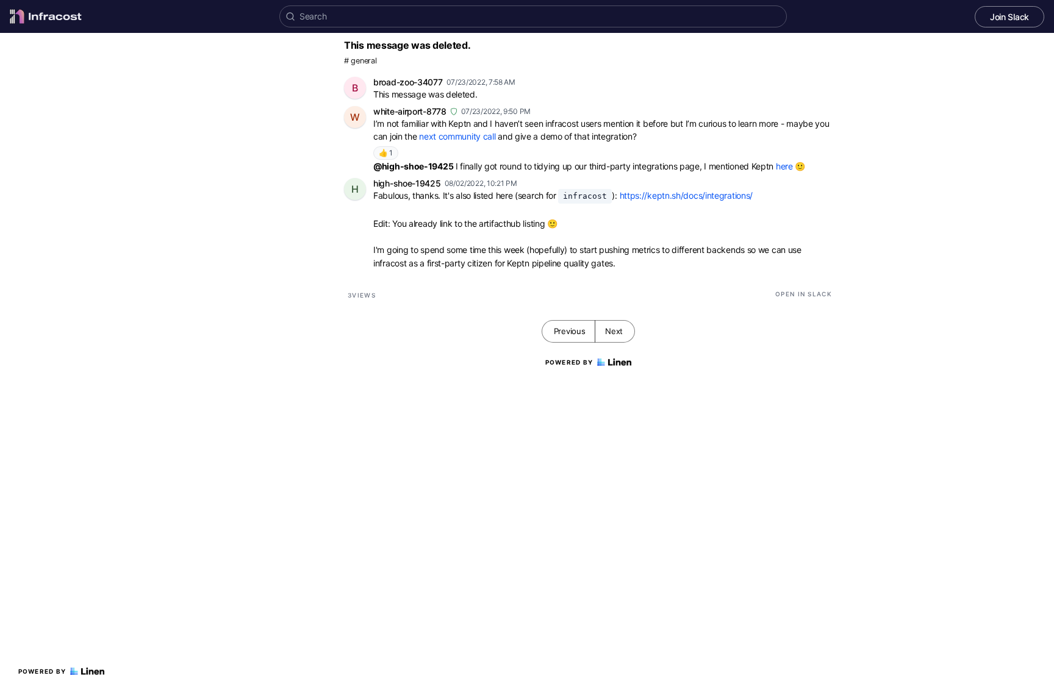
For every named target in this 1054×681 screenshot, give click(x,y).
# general (360, 60)
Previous (570, 331)
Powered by (42, 671)
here (784, 166)
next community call (458, 136)
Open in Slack (803, 294)
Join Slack (1009, 17)
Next (614, 331)
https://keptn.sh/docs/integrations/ (686, 195)
